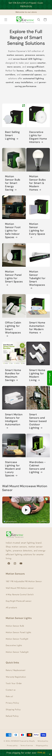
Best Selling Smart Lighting (12, 135)
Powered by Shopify (27, 741)
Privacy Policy (12, 702)
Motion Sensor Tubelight (17, 652)
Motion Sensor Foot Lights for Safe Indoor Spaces (13, 230)
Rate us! (9, 696)
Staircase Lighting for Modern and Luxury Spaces (12, 469)
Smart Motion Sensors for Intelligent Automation (14, 419)
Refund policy (43, 741)
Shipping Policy (13, 709)
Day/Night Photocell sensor (19, 601)
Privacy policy (12, 745)
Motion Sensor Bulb (15, 625)
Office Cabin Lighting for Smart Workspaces (13, 327)
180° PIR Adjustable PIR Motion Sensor (24, 581)
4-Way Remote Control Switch (20, 594)
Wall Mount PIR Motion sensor (20, 588)
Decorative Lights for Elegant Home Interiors (38, 137)
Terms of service (27, 745)
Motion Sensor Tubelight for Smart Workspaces (37, 278)
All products (11, 607)
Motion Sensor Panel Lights (18, 632)
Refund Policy (12, 716)
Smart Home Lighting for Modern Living (37, 375)
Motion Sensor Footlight (17, 638)
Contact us (11, 689)
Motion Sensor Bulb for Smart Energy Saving (12, 183)
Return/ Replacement (15, 670)
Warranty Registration (16, 676)
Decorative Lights (14, 645)
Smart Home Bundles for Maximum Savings (13, 375)
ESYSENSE (15, 741)
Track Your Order (14, 683)
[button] (6, 19)
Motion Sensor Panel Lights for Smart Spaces (14, 276)
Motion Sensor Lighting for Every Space (37, 229)
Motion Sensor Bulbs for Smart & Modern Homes (37, 183)
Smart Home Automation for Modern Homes (37, 327)
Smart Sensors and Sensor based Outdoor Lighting (38, 421)
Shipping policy (42, 745)
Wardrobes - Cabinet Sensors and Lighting (37, 467)
